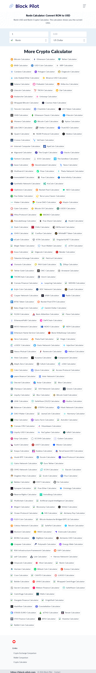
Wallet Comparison (21, 658)
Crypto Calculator (20, 662)
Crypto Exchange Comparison (25, 653)
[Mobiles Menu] (84, 6)
